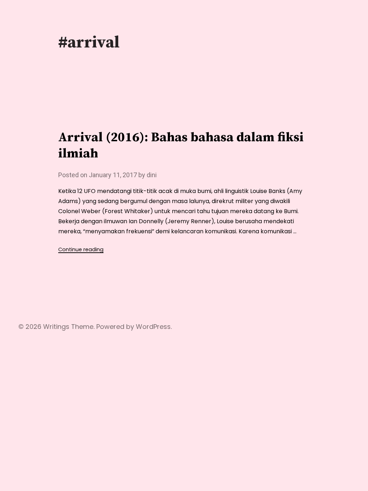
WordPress (153, 326)
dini (152, 175)
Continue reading (81, 249)
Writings (56, 326)
